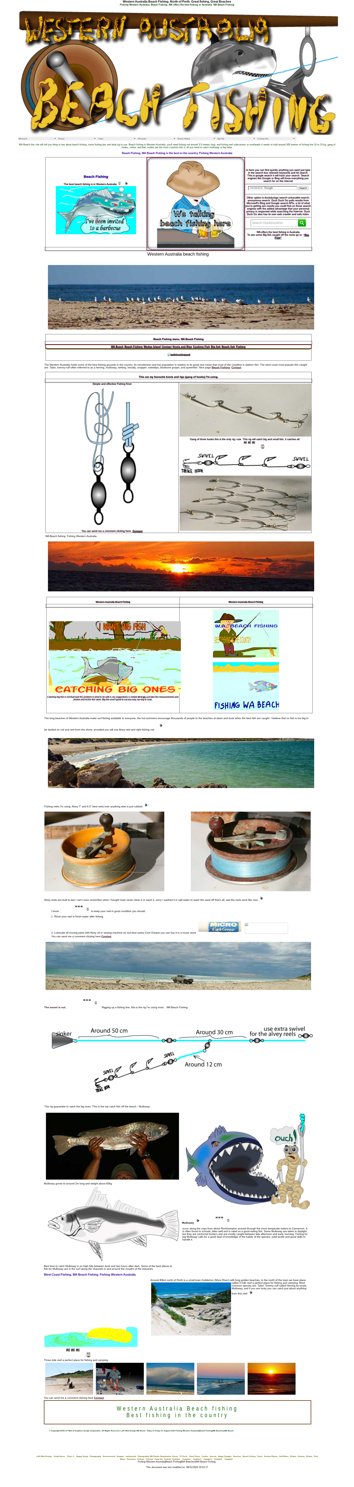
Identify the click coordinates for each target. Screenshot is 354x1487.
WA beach (22, 139)
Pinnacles (142, 139)
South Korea (59, 1456)
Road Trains (194, 1456)
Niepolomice (165, 1456)
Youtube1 (176, 1459)
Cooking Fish (262, 139)
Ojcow (175, 1456)
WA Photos (154, 1456)
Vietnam (149, 1459)
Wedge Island (152, 346)
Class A (70, 1456)
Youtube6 (228, 1459)
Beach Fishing (184, 139)
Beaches (237, 1456)
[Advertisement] (111, 259)
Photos (61, 139)
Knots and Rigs (182, 346)
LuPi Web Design (44, 1456)
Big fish (216, 346)
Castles (205, 1456)
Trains (100, 139)
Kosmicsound (109, 1456)
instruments (131, 1456)
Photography (95, 1456)
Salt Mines (284, 1456)
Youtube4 (207, 1459)
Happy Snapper (225, 1456)
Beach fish (228, 346)
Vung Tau (159, 1459)
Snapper (120, 1456)
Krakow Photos (271, 1456)
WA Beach (117, 346)
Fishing (241, 346)
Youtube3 (197, 1459)
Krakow (301, 1456)
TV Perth (183, 1456)
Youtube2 (186, 1459)
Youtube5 (218, 1459)
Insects (213, 1456)
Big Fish (221, 139)
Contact (167, 346)
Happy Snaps (82, 1456)
